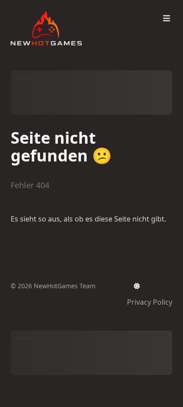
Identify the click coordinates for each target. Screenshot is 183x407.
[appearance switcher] (136, 286)
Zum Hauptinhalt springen (67, 8)
